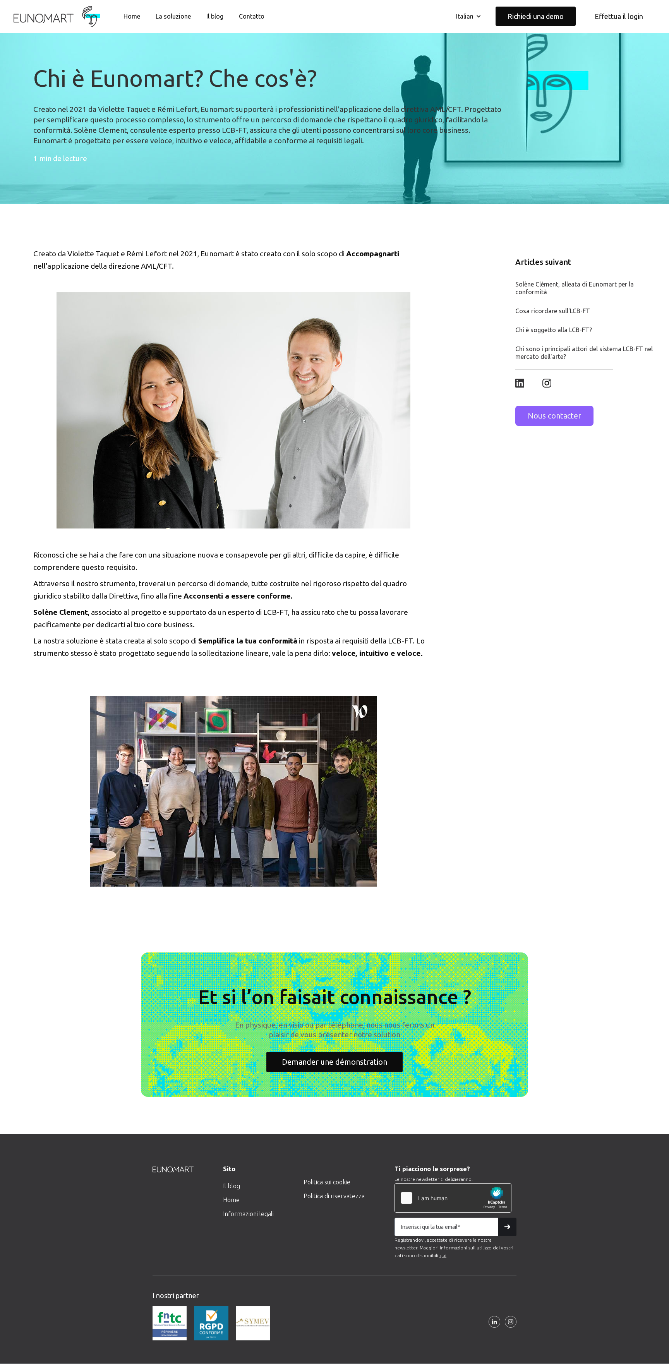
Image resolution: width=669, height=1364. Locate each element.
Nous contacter (554, 415)
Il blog (214, 16)
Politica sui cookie (327, 1182)
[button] (468, 16)
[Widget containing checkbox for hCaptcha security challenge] (453, 1198)
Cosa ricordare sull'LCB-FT (552, 310)
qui (442, 1255)
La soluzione (173, 16)
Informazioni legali (248, 1213)
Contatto (251, 16)
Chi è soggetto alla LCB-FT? (553, 329)
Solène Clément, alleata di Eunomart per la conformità (574, 288)
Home (132, 16)
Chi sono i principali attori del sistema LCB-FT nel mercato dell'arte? (584, 352)
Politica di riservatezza (334, 1195)
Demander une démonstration (334, 1061)
